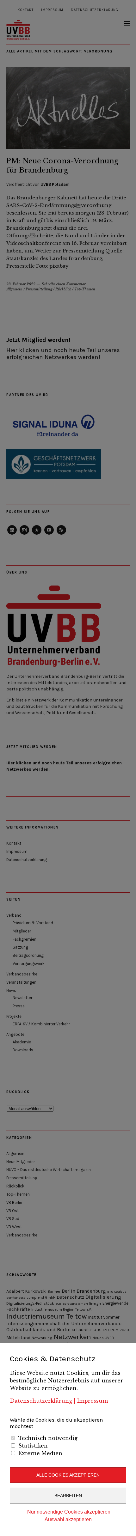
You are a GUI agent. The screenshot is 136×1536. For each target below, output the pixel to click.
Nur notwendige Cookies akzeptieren (68, 1512)
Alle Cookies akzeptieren (68, 1475)
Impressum (92, 1401)
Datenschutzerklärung (41, 1401)
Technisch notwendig (47, 1438)
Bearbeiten (68, 1495)
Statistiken (33, 1445)
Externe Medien (40, 1453)
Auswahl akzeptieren (68, 1519)
